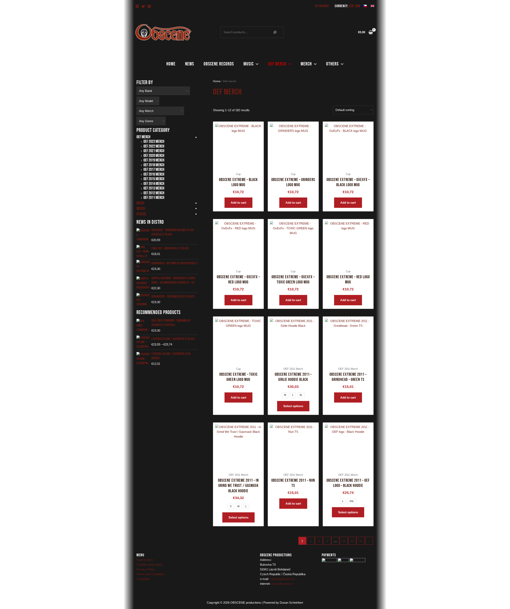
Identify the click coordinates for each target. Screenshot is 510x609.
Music (248, 64)
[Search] (275, 32)
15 (352, 541)
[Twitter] (143, 6)
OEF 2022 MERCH (153, 146)
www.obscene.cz (282, 583)
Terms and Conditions (150, 574)
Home (171, 64)
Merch (306, 64)
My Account (322, 6)
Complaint (143, 579)
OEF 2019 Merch (153, 160)
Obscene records (219, 64)
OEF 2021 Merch (153, 150)
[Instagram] (149, 6)
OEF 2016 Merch (153, 174)
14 (343, 541)
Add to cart (238, 202)
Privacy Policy (145, 569)
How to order (144, 559)
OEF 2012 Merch (153, 193)
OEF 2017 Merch (153, 169)
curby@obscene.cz (282, 579)
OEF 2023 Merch (153, 141)
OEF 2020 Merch (153, 155)
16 (360, 541)
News (189, 64)
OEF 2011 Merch (153, 197)
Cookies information (149, 564)
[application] (256, 64)
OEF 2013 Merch (153, 188)
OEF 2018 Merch (153, 164)
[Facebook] (137, 6)
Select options (293, 406)
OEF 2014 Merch (153, 183)
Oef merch (277, 64)
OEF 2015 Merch (153, 178)
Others (332, 64)
